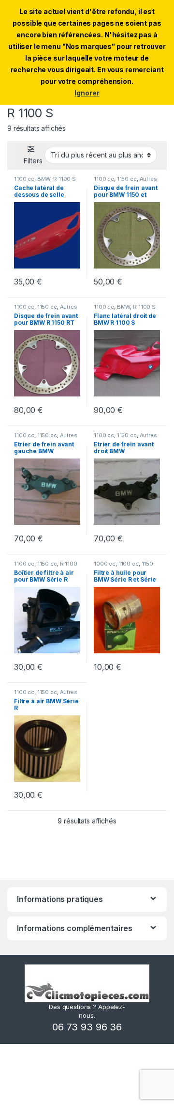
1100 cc (24, 178)
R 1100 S (64, 178)
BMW (44, 178)
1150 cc (127, 178)
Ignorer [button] (86, 93)
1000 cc (105, 563)
